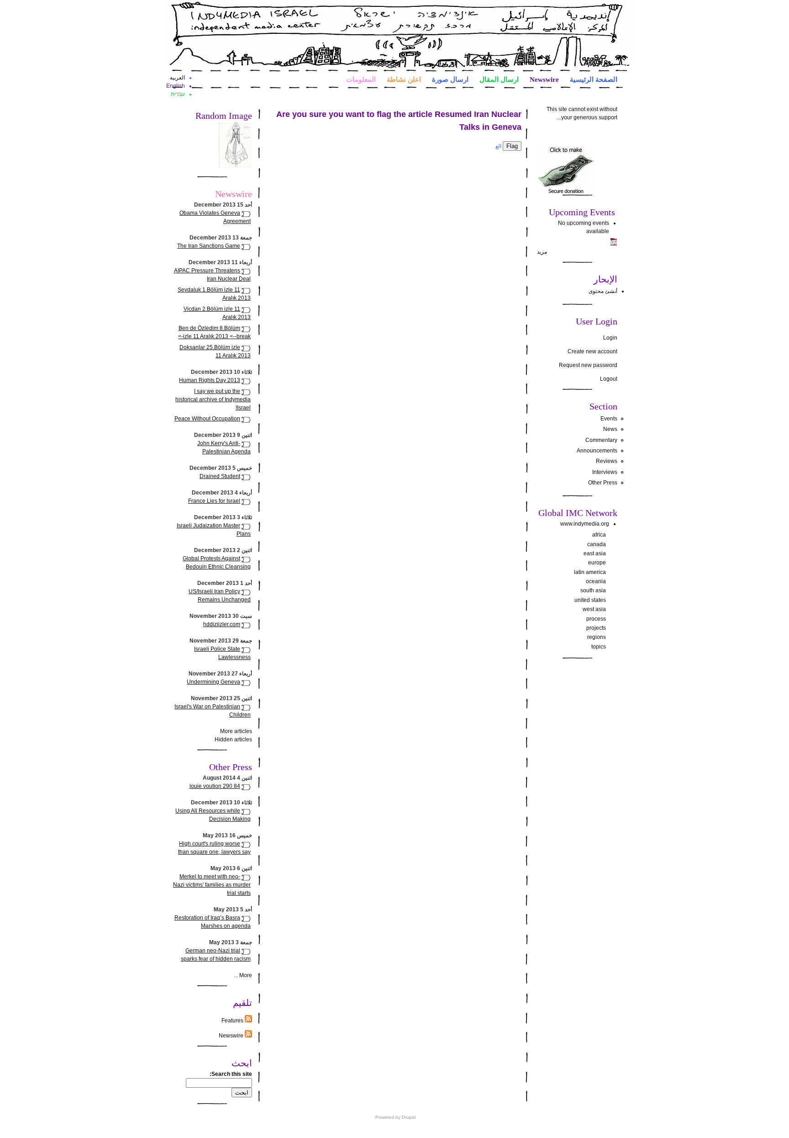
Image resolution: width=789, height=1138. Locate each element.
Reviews (606, 461)
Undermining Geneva (213, 682)
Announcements (597, 450)
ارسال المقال (499, 79)
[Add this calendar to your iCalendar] (613, 243)
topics (598, 646)
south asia (593, 590)
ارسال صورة (450, 79)
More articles (236, 731)
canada (596, 544)
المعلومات (361, 79)
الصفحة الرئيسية (593, 79)
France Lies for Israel (214, 501)
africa (599, 535)
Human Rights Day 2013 (209, 380)
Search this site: (231, 1074)
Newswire (544, 79)
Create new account (592, 351)
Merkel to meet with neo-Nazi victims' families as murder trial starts (212, 884)
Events (608, 418)
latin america (590, 572)
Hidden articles (233, 739)
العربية (177, 77)
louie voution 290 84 (214, 786)
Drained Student (220, 476)
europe (597, 562)
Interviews (604, 472)
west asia (594, 609)
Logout (608, 379)
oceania (596, 581)
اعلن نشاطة (404, 79)
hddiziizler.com (221, 624)
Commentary (601, 440)
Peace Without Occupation (207, 418)
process (596, 619)
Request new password (588, 365)
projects (596, 628)
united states (590, 600)
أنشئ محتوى (603, 291)
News (610, 429)
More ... (243, 975)
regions (596, 637)
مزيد (542, 252)
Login (610, 338)
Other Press (602, 482)
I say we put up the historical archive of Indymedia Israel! (213, 399)
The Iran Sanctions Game (208, 246)
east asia (595, 553)
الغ (498, 146)
